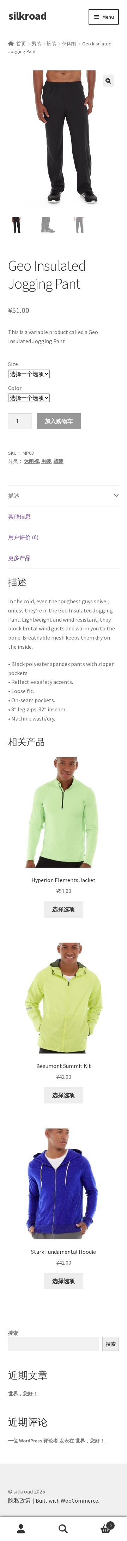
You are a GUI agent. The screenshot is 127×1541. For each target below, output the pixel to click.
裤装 (51, 43)
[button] (108, 81)
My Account (21, 1529)
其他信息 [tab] (19, 516)
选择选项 (63, 909)
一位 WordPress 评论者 (33, 1441)
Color (15, 387)
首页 (21, 43)
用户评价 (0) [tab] (23, 537)
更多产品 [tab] (19, 557)
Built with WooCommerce (67, 1500)
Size (13, 363)
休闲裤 (69, 43)
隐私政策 (19, 1500)
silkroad (27, 16)
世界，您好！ (23, 1393)
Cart (98, 1523)
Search (63, 1529)
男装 (36, 43)
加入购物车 (59, 420)
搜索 (13, 1333)
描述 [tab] (13, 495)
